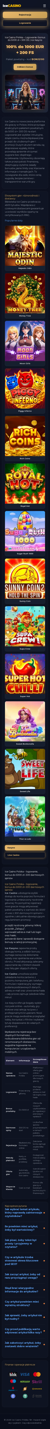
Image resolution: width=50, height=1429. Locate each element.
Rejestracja (25, 15)
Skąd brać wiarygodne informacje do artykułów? (21, 1290)
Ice (12, 6)
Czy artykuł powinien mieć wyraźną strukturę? (22, 1303)
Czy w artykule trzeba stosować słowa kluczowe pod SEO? (21, 1260)
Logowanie (25, 23)
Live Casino (13, 855)
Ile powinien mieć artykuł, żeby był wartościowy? (21, 1228)
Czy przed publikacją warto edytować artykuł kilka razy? (23, 1331)
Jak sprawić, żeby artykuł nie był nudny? (23, 1317)
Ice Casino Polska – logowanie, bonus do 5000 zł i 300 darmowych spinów (24, 875)
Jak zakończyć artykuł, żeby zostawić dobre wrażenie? (23, 1344)
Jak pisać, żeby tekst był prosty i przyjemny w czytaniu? (20, 1243)
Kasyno (11, 848)
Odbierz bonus (25, 67)
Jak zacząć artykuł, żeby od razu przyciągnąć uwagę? (22, 1276)
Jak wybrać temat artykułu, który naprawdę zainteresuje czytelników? (23, 1213)
